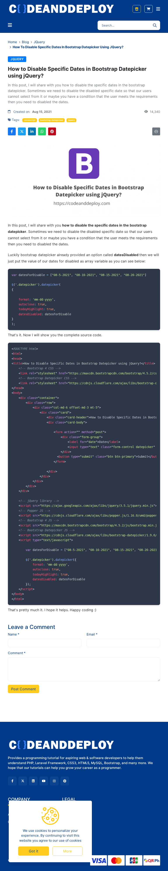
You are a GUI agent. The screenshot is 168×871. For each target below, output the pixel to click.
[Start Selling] (137, 9)
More (67, 851)
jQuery (39, 42)
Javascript (29, 120)
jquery (71, 120)
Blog (25, 42)
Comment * (17, 653)
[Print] (156, 131)
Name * (13, 634)
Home (12, 42)
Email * (92, 634)
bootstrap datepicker (51, 120)
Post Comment (23, 689)
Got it (33, 851)
